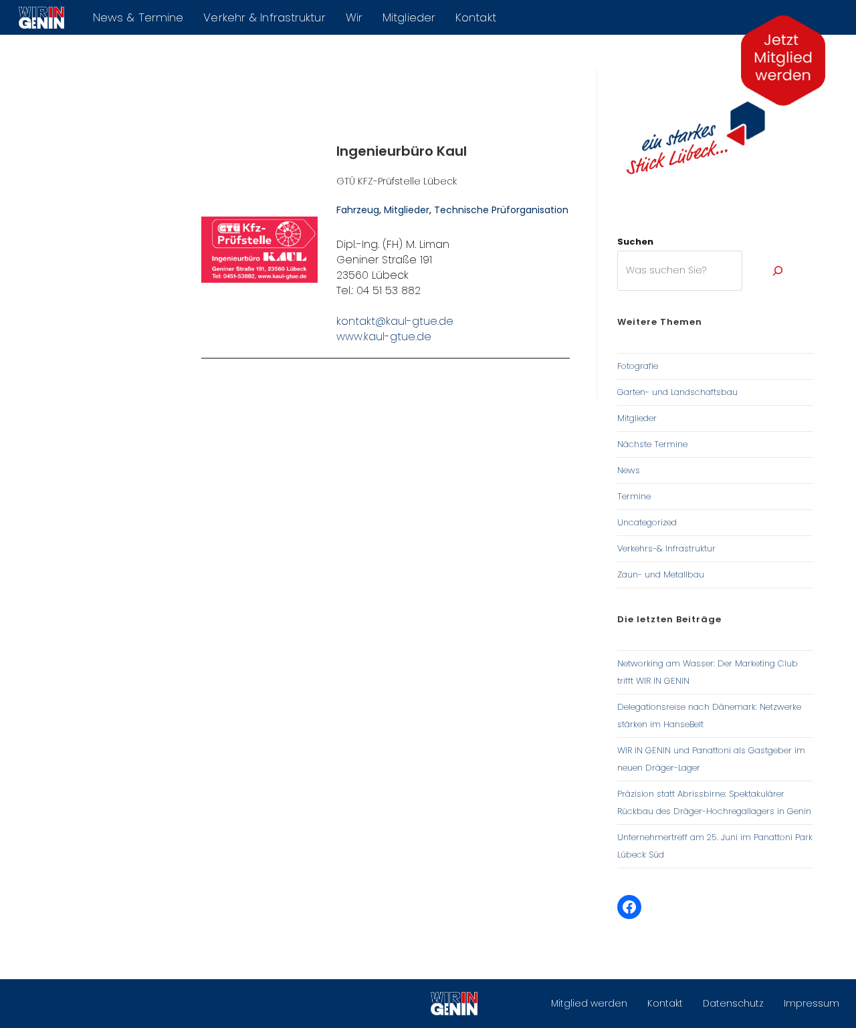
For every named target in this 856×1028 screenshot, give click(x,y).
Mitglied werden (589, 1003)
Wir (354, 17)
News (628, 470)
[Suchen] (777, 271)
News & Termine (138, 17)
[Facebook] (629, 907)
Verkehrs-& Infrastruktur (666, 548)
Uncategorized (647, 522)
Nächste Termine (652, 444)
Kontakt (475, 17)
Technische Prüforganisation (501, 210)
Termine (634, 496)
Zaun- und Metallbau (660, 574)
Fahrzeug (357, 210)
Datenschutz (733, 1003)
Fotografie (637, 366)
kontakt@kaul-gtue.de (394, 321)
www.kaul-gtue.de (383, 336)
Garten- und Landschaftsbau (677, 392)
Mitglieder (409, 17)
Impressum (811, 1003)
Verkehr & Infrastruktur (264, 17)
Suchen (635, 241)
